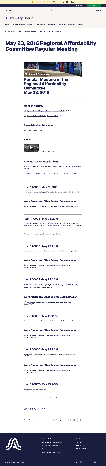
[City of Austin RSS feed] (100, 462)
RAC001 (28, 174)
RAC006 (75, 174)
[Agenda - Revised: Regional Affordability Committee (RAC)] (25, 111)
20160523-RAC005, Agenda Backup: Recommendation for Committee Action (48, 336)
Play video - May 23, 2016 (48, 151)
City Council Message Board (51, 452)
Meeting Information (18, 24)
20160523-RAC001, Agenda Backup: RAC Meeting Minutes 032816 (48, 206)
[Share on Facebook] (74, 420)
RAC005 (66, 174)
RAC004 (56, 174)
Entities (80, 24)
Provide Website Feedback (51, 445)
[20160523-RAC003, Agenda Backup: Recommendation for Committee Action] (25, 265)
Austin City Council (10, 31)
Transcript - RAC (32, 130)
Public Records (47, 449)
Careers (79, 442)
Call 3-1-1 (81, 6)
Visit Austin (45, 439)
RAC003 (47, 174)
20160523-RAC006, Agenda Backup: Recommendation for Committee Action (48, 371)
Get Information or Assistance (52, 442)
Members (30, 24)
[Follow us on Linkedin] (90, 462)
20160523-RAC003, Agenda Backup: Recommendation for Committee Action (48, 266)
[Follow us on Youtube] (95, 462)
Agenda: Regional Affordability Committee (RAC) (42, 116)
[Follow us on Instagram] (81, 462)
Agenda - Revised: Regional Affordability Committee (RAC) (46, 111)
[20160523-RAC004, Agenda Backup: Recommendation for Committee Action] (25, 302)
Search (98, 10)
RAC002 (37, 174)
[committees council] (53, 76)
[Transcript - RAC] (25, 130)
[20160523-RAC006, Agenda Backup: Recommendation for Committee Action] (25, 370)
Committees (41, 24)
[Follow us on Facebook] (77, 462)
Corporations (52, 24)
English (93, 6)
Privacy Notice (81, 448)
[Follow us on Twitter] (86, 462)
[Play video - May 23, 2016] (31, 151)
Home (7, 24)
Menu (9, 10)
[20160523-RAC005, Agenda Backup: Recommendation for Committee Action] (25, 335)
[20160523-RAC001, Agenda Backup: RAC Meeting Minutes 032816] (25, 206)
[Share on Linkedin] (79, 420)
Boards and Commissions (67, 24)
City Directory (80, 439)
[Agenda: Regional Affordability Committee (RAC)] (25, 116)
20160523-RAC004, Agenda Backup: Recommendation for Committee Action (48, 303)
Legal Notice (80, 445)
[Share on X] (68, 420)
